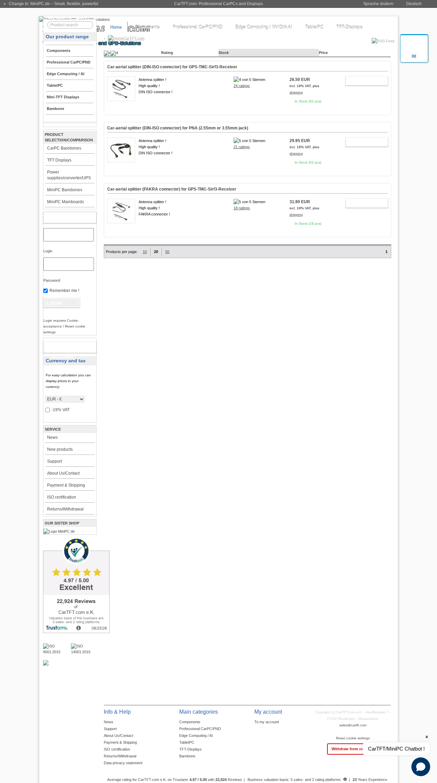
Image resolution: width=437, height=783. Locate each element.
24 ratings (242, 86)
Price (323, 53)
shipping (296, 92)
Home (116, 27)
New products (60, 449)
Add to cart (364, 81)
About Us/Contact (63, 473)
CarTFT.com (133, 38)
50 (167, 252)
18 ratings (242, 208)
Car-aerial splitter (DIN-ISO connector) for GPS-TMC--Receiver (172, 67)
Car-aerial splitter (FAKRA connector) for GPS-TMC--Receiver (171, 189)
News (52, 437)
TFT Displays (59, 160)
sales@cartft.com (352, 725)
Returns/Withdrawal (65, 509)
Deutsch (414, 3)
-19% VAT (61, 409)
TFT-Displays (349, 27)
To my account (266, 722)
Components (147, 27)
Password (51, 280)
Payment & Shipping (66, 485)
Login (47, 251)
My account (62, 217)
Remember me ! (64, 290)
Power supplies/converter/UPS (69, 175)
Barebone (187, 756)
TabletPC (314, 27)
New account (62, 349)
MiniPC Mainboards (65, 201)
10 (145, 252)
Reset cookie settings (353, 738)
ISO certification (61, 497)
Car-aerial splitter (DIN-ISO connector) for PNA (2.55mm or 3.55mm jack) (177, 128)
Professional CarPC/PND (197, 27)
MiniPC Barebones (64, 189)
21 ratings (242, 147)
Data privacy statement (123, 763)
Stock (223, 53)
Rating (167, 53)
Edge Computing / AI (196, 735)
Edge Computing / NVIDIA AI (263, 27)
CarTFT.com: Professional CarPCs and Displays (218, 3)
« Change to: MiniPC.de (50, 3)
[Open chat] (420, 766)
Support (54, 461)
